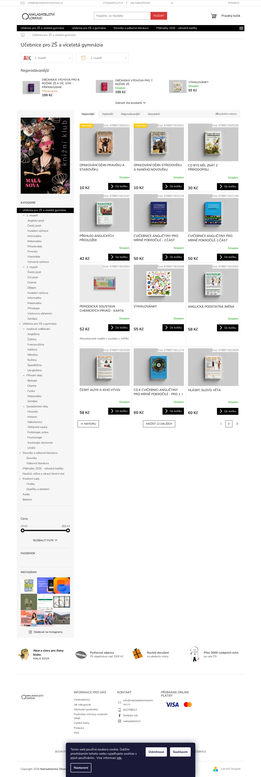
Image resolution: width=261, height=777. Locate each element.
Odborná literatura (37, 463)
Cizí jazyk (32, 277)
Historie (32, 417)
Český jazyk (34, 225)
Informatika (34, 236)
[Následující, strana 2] (228, 423)
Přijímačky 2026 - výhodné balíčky (43, 468)
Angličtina (33, 334)
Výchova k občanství (39, 313)
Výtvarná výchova (38, 262)
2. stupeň (32, 267)
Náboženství (34, 422)
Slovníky (31, 458)
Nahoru (90, 424)
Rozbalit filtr (43, 540)
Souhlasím (180, 752)
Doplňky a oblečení (37, 489)
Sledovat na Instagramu (48, 632)
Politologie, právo (37, 432)
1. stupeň (32, 215)
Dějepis (31, 288)
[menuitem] (42, 28)
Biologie (32, 380)
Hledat (159, 16)
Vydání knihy (81, 723)
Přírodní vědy (34, 375)
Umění (31, 448)
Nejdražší (107, 114)
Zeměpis (32, 319)
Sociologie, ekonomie (40, 442)
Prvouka (32, 251)
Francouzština (35, 344)
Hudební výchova (37, 231)
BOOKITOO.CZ (64, 751)
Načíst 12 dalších (159, 424)
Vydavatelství (113, 3)
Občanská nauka (37, 427)
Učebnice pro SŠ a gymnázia (39, 324)
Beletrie (27, 499)
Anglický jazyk (35, 220)
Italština (32, 349)
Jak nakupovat (140, 3)
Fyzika (31, 391)
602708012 (130, 710)
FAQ (76, 733)
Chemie (31, 282)
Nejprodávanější (130, 114)
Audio (26, 494)
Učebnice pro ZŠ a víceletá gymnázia (44, 210)
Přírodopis (33, 308)
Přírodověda (34, 246)
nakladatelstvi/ (131, 721)
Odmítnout (156, 752)
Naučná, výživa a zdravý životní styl (43, 474)
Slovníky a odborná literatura (40, 453)
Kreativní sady (31, 479)
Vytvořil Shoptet (231, 769)
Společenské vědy (37, 406)
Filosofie (32, 411)
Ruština (32, 360)
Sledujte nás (130, 715)
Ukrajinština (34, 370)
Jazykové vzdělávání (38, 329)
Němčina (32, 355)
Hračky (30, 484)
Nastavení (81, 768)
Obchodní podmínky (86, 709)
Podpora (79, 728)
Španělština (34, 365)
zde (119, 758)
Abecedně (154, 114)
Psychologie (34, 437)
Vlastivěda (33, 256)
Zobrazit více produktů (128, 103)
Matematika (34, 241)
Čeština (31, 339)
